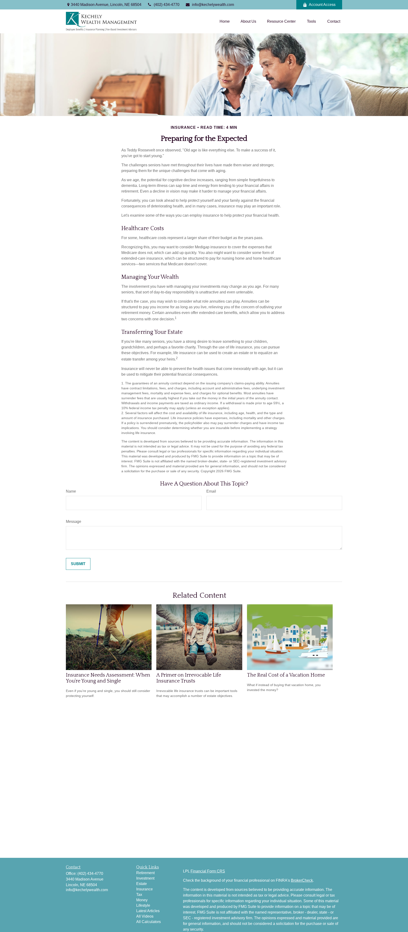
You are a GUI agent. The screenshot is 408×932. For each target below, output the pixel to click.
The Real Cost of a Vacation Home (286, 675)
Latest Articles (148, 911)
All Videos (144, 916)
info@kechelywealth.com (213, 5)
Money (142, 900)
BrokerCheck (302, 880)
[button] (225, 21)
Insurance (144, 889)
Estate (141, 884)
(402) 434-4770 (166, 5)
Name (71, 491)
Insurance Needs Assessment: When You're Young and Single (108, 678)
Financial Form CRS (208, 871)
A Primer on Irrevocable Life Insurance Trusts (188, 678)
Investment (145, 878)
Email (211, 491)
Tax (139, 895)
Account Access (322, 5)
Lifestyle (143, 905)
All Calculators (148, 922)
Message (73, 522)
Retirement (145, 873)
